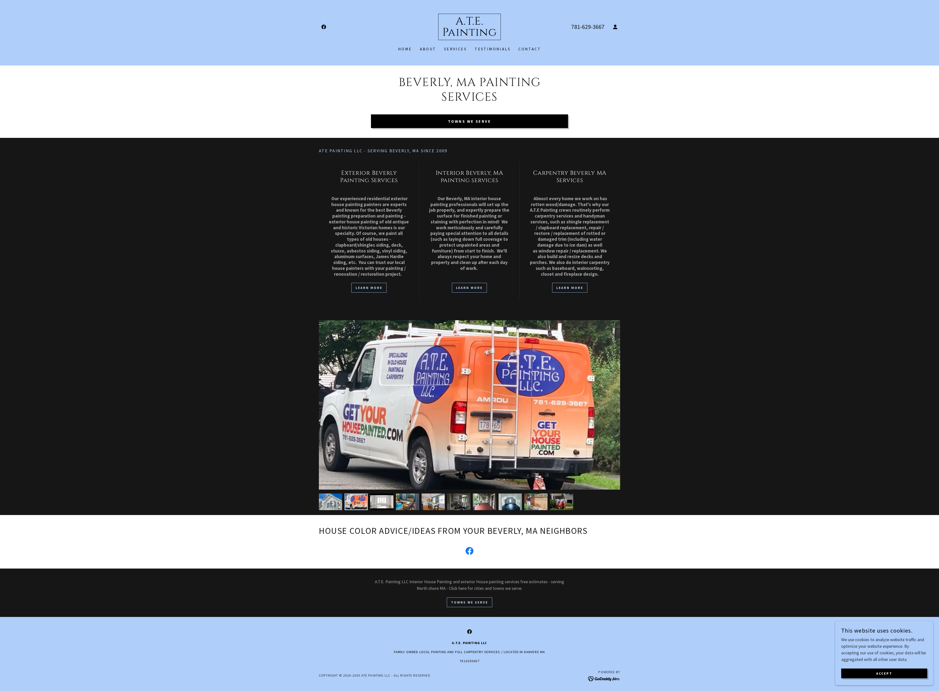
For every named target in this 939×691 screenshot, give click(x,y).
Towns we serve (469, 121)
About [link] (428, 48)
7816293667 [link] (469, 661)
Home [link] (405, 48)
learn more (369, 287)
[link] (324, 27)
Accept (884, 673)
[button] (615, 27)
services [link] (455, 48)
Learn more (469, 287)
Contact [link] (529, 48)
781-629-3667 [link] (587, 27)
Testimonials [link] (493, 48)
